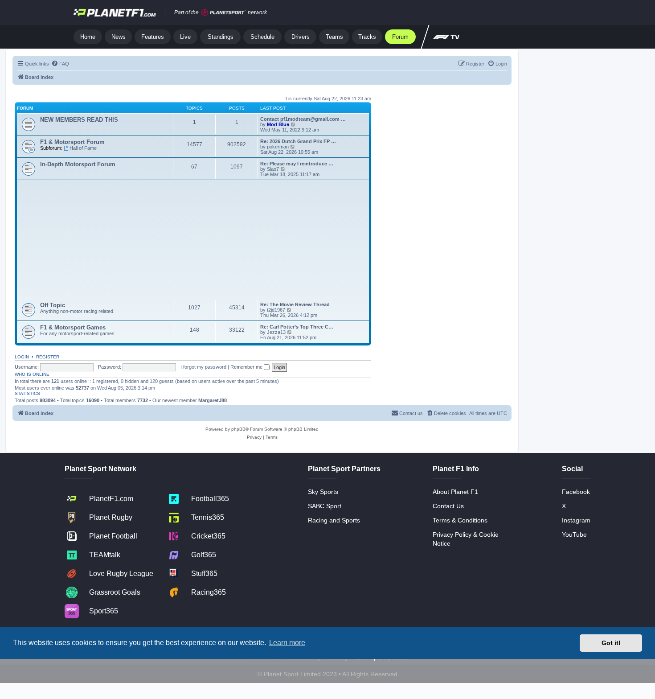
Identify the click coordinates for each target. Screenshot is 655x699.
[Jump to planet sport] (223, 12)
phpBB (238, 429)
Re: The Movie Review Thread (295, 304)
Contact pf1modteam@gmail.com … (303, 119)
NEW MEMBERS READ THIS (79, 119)
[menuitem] (60, 63)
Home (87, 36)
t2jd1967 (276, 309)
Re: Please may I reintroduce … (296, 163)
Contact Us (448, 506)
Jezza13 (276, 332)
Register (47, 356)
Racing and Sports (334, 520)
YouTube (574, 534)
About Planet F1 (455, 491)
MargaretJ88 (212, 400)
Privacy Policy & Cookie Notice (466, 539)
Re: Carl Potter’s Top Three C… (296, 326)
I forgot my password (203, 367)
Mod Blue (279, 124)
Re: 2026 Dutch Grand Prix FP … (298, 141)
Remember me (247, 367)
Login (22, 356)
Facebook (576, 491)
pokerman (278, 146)
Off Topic (52, 305)
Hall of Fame (83, 148)
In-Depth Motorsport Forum (77, 164)
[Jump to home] (115, 12)
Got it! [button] (611, 642)
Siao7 (273, 169)
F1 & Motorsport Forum (72, 142)
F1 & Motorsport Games (73, 327)
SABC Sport (324, 506)
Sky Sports (323, 491)
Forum (400, 36)
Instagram (576, 520)
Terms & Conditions (460, 520)
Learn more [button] (287, 642)
